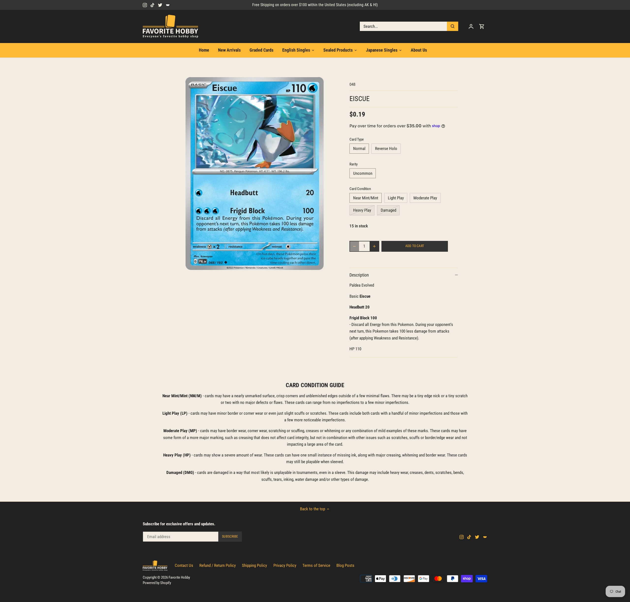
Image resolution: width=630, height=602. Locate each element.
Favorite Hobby (179, 577)
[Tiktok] (152, 5)
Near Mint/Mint (365, 197)
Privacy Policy (284, 565)
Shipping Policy (254, 565)
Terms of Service (316, 565)
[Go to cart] (482, 26)
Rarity (353, 164)
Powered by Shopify (157, 583)
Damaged (388, 210)
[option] (255, 173)
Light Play (396, 197)
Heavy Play (362, 210)
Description (359, 275)
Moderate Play (425, 197)
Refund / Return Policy (217, 565)
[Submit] (452, 26)
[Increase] (374, 246)
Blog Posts (345, 565)
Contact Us (184, 565)
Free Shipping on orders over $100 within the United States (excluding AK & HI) (315, 4)
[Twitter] (160, 5)
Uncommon (362, 173)
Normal (359, 148)
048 (352, 84)
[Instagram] (145, 5)
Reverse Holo (386, 148)
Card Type (356, 139)
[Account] (471, 26)
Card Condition (360, 189)
